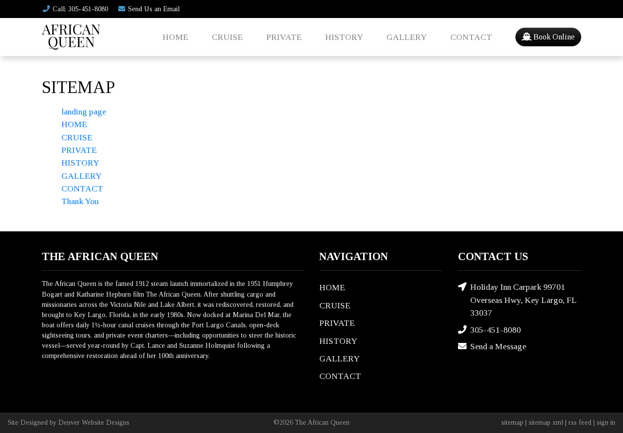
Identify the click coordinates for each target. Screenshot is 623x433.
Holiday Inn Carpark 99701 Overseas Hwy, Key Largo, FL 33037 (523, 300)
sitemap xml (546, 422)
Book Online (553, 37)
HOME (175, 37)
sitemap (512, 422)
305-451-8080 (495, 330)
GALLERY (406, 37)
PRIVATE (284, 37)
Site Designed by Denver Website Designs (68, 422)
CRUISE (227, 37)
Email (154, 9)
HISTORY (344, 37)
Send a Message (498, 346)
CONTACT (471, 37)
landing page (83, 111)
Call (80, 9)
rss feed (579, 422)
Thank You (80, 201)
